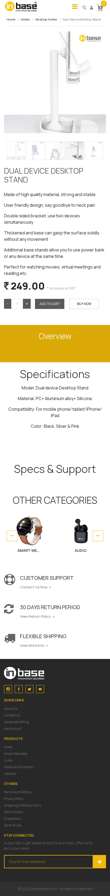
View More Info (32, 645)
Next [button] (98, 536)
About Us (10, 708)
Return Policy (13, 812)
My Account (12, 728)
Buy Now (84, 304)
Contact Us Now (34, 587)
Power (8, 747)
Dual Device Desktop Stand (82, 19)
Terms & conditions (18, 792)
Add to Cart (50, 304)
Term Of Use (12, 825)
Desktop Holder (46, 19)
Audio (8, 760)
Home (11, 19)
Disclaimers (12, 818)
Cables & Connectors (19, 767)
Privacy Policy (13, 798)
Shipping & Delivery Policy (22, 805)
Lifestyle (10, 773)
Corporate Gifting (16, 722)
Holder (25, 19)
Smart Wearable (15, 753)
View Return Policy (36, 616)
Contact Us (12, 715)
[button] (100, 7)
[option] (29, 536)
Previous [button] (12, 536)
